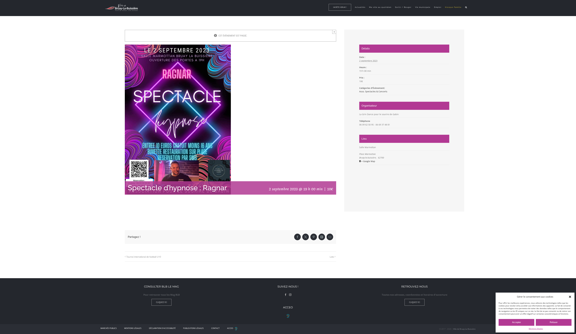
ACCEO (230, 328)
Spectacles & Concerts (376, 91)
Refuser (554, 322)
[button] (570, 296)
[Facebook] (285, 294)
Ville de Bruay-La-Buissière (464, 329)
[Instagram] (290, 294)
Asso (361, 91)
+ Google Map (368, 161)
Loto (332, 256)
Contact (215, 328)
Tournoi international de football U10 (143, 256)
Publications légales (193, 328)
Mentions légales (536, 328)
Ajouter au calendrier (140, 211)
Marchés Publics (108, 328)
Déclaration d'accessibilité (162, 328)
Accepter (516, 322)
